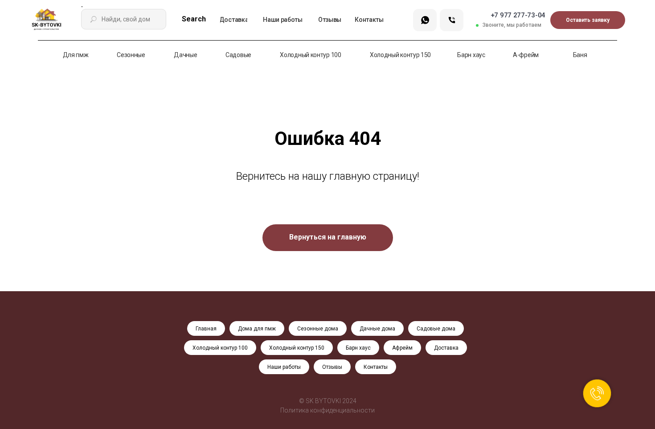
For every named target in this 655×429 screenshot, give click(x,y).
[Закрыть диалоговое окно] (641, 14)
